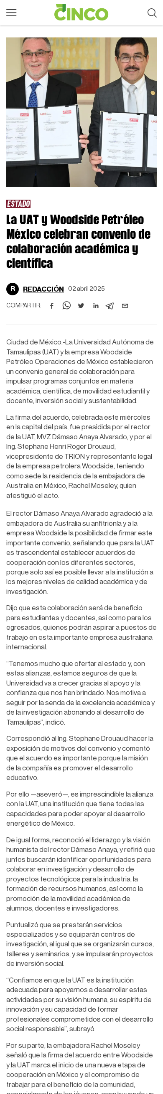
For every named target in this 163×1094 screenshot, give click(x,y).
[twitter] (81, 305)
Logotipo (81, 12)
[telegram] (110, 305)
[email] (125, 305)
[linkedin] (95, 305)
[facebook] (52, 305)
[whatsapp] (66, 305)
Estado (18, 203)
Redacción (43, 289)
